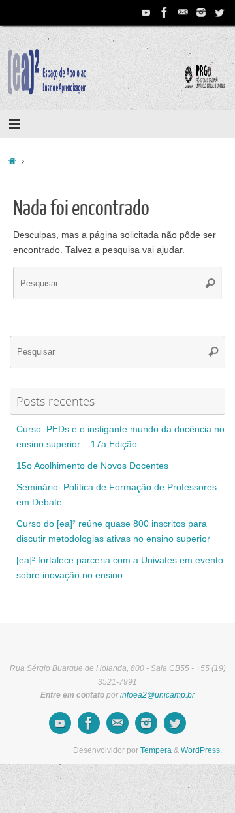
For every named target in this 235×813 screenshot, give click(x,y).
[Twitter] (219, 12)
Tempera (156, 750)
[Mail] (183, 12)
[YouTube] (146, 12)
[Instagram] (201, 12)
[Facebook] (164, 12)
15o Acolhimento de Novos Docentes (92, 466)
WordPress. (201, 750)
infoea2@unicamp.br (157, 695)
